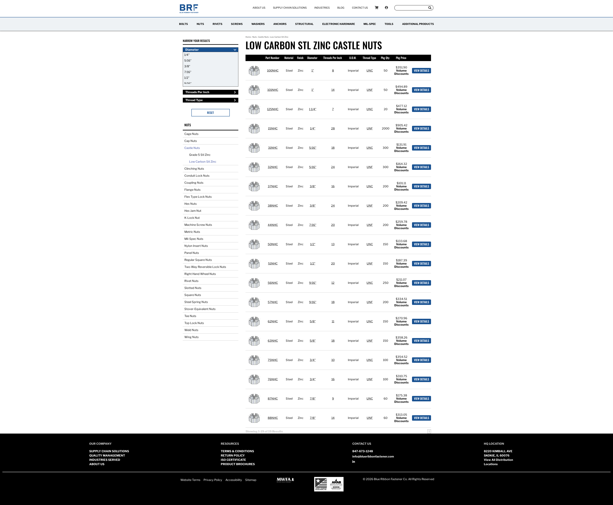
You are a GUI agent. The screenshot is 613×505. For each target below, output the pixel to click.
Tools (389, 24)
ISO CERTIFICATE (233, 459)
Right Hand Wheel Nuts (200, 274)
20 (333, 225)
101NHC (272, 90)
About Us (259, 7)
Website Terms (190, 480)
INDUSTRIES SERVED (104, 459)
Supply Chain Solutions (290, 7)
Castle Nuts (192, 148)
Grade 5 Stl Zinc (200, 154)
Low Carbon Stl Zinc (202, 161)
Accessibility (233, 480)
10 (333, 360)
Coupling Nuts (193, 182)
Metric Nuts (192, 231)
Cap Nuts (190, 141)
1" (312, 70)
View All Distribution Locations (498, 462)
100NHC (273, 70)
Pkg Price (401, 58)
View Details (421, 70)
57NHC (273, 302)
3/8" (187, 66)
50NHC (273, 244)
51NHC (273, 263)
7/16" (187, 72)
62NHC (273, 321)
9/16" (187, 83)
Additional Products (418, 24)
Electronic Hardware (338, 24)
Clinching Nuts (194, 168)
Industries (322, 7)
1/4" (186, 54)
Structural (304, 24)
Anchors (280, 24)
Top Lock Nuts (194, 323)
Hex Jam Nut (192, 210)
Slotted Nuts (192, 288)
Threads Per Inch (332, 58)
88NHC (273, 418)
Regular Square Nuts (198, 260)
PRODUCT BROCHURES (238, 464)
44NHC (273, 225)
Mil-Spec (369, 24)
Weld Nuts (191, 330)
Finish (300, 58)
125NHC (272, 109)
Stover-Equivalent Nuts (200, 309)
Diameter (312, 58)
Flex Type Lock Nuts (198, 196)
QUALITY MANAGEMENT (107, 455)
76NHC (273, 379)
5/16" (187, 60)
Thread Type (369, 58)
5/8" (313, 321)
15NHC (273, 128)
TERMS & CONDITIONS (237, 451)
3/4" (313, 360)
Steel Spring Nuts (196, 302)
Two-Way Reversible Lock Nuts (205, 267)
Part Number (272, 58)
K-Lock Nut (192, 217)
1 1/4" (312, 109)
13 (333, 244)
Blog (340, 7)
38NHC (273, 205)
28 (333, 128)
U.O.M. (352, 58)
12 (332, 282)
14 (333, 90)
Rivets (217, 24)
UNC (370, 70)
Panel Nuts (191, 252)
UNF (370, 90)
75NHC (273, 360)
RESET (210, 113)
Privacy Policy (213, 480)
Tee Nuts (190, 316)
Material (288, 58)
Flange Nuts (192, 189)
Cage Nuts (191, 134)
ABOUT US (96, 464)
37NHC (273, 186)
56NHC (273, 282)
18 (333, 147)
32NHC (273, 167)
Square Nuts (192, 295)
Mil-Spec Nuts (193, 238)
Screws (237, 24)
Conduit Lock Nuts (196, 175)
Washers (258, 24)
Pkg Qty (385, 58)
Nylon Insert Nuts (196, 245)
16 (333, 186)
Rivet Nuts (191, 281)
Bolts (183, 24)
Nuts (200, 24)
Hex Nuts (190, 203)
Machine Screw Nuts (198, 224)
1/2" (186, 77)
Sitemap (250, 480)
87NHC (273, 398)
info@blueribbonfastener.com (373, 456)
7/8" (313, 398)
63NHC (273, 340)
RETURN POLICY (233, 455)
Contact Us (360, 7)
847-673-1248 (362, 451)
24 (333, 167)
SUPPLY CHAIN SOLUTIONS (109, 451)
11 (333, 321)
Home (248, 37)
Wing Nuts (191, 337)
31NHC (273, 147)
